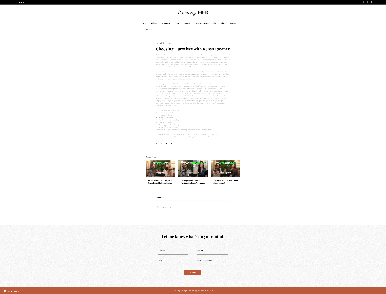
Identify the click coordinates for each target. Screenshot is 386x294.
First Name (162, 250)
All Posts (149, 30)
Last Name (201, 250)
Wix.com (210, 291)
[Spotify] (372, 2)
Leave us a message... (205, 260)
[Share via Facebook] (157, 143)
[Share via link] (171, 143)
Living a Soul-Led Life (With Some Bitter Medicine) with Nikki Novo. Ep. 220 (160, 181)
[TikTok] (363, 2)
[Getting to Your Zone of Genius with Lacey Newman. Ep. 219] (193, 168)
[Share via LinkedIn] (167, 143)
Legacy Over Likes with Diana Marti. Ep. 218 (225, 181)
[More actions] (229, 43)
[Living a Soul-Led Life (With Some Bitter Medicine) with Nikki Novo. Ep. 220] (160, 168)
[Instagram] (367, 2)
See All (238, 157)
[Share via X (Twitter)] (162, 143)
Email (160, 260)
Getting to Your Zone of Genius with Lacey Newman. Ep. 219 (192, 181)
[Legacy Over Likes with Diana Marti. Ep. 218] (225, 168)
